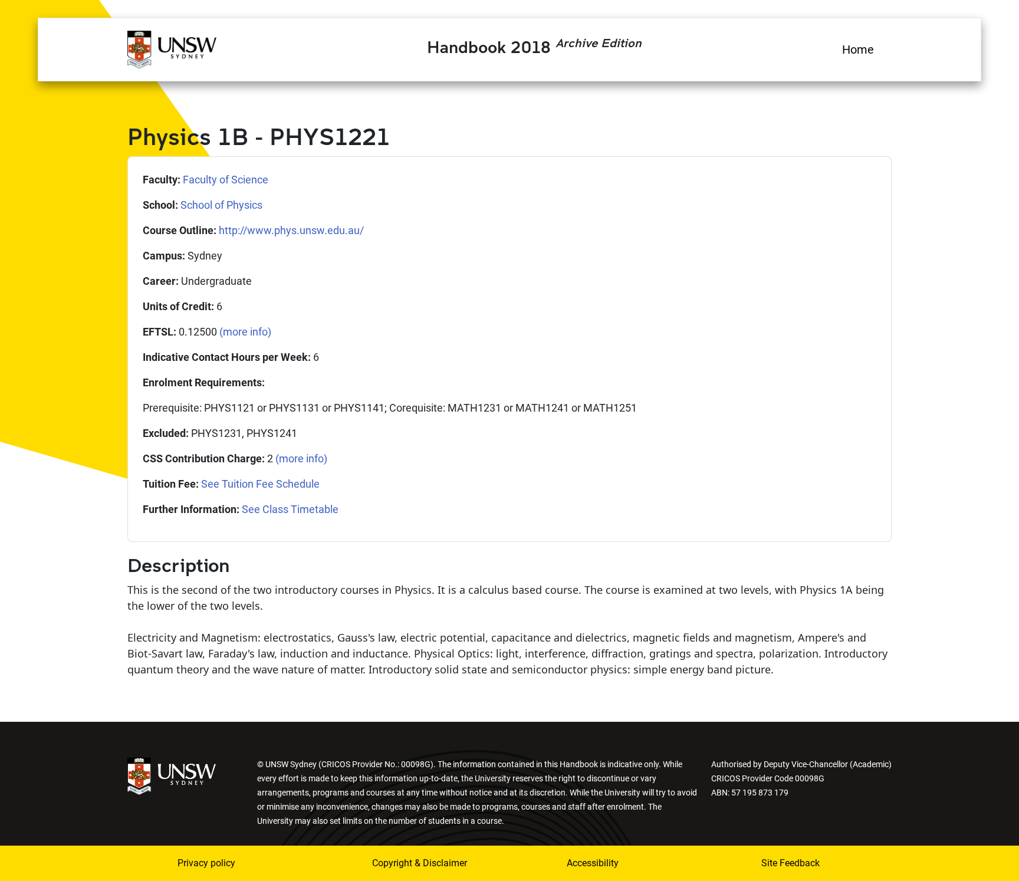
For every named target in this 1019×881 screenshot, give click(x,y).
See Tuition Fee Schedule (260, 484)
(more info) (245, 332)
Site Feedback (790, 863)
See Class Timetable (290, 509)
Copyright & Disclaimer (419, 863)
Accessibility (593, 863)
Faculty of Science (225, 179)
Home (858, 49)
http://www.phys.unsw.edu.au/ (291, 230)
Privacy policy (206, 863)
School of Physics (221, 205)
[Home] (171, 48)
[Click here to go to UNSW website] (171, 775)
